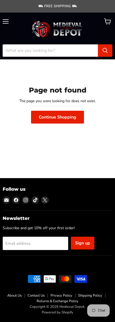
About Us (14, 295)
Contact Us (36, 295)
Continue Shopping (57, 117)
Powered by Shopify (57, 312)
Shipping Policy (90, 295)
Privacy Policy (61, 295)
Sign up (82, 243)
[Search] (105, 50)
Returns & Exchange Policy (57, 301)
